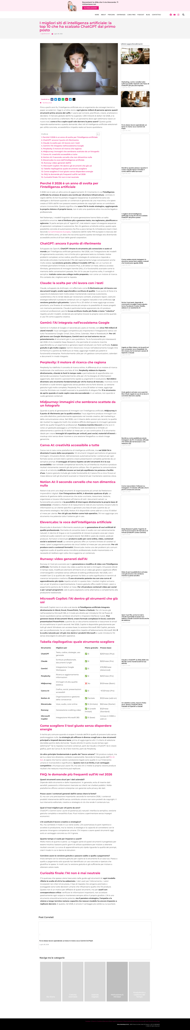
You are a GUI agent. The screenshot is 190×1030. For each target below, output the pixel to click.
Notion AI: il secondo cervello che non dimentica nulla (67, 157)
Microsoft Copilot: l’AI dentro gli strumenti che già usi (67, 166)
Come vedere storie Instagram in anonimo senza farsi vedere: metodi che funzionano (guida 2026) (135, 261)
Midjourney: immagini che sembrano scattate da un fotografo (71, 151)
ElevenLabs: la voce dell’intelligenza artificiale (63, 160)
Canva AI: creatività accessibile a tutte (60, 154)
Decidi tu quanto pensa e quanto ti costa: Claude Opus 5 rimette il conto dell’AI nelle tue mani (135, 169)
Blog (148, 15)
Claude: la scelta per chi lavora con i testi (61, 143)
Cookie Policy (148, 1021)
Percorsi (111, 15)
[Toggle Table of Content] (97, 134)
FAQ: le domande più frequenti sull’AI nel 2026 (65, 174)
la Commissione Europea (59, 232)
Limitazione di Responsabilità (123, 1021)
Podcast (140, 15)
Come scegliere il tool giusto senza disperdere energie (68, 171)
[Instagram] (178, 14)
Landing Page (156, 1021)
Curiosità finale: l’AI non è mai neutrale (61, 177)
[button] (183, 14)
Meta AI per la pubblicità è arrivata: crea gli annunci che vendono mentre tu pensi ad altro (135, 573)
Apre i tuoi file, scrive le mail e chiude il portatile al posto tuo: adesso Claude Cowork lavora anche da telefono (135, 617)
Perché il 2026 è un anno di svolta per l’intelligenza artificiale (70, 137)
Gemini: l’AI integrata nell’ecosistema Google (63, 146)
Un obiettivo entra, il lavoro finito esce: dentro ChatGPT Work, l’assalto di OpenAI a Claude (134, 704)
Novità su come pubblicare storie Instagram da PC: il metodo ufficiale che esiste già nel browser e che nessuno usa (135, 440)
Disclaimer (106, 1021)
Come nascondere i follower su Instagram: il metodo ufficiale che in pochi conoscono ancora (135, 487)
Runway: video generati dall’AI (57, 163)
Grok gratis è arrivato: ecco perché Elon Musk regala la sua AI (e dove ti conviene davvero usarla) (135, 394)
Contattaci (156, 15)
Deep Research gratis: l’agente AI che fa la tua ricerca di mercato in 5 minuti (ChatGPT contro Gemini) (135, 530)
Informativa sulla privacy (138, 1021)
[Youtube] (174, 14)
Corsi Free (131, 15)
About (103, 15)
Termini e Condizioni (97, 1021)
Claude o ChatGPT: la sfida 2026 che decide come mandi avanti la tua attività (135, 661)
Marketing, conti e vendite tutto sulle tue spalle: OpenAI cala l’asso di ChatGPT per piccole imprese (135, 83)
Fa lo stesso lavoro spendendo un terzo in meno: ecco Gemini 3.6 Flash (134, 126)
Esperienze (121, 15)
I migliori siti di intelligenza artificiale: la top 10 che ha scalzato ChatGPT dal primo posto (135, 215)
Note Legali (112, 1021)
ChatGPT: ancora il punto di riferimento (61, 140)
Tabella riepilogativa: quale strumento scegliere (65, 169)
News (97, 15)
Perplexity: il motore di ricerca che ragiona (62, 149)
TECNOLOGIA (47, 103)
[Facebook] (170, 14)
